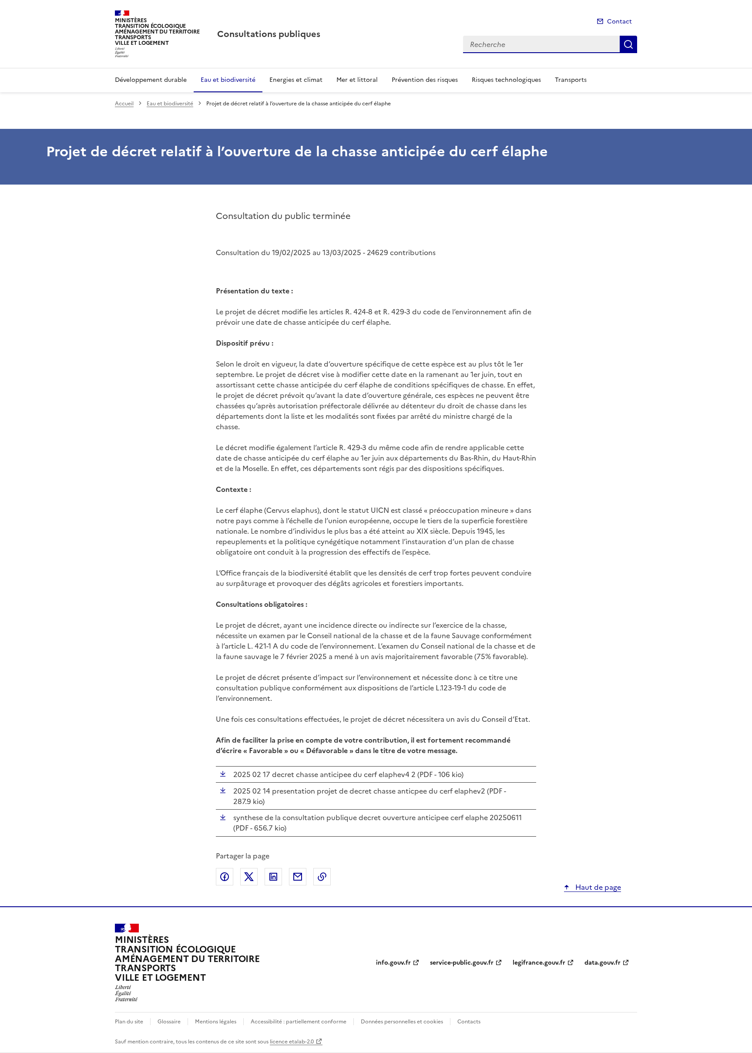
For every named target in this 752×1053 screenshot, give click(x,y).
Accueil (124, 104)
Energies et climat (295, 79)
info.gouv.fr (393, 962)
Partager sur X (249, 876)
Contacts (468, 1022)
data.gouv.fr (602, 962)
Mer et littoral (357, 79)
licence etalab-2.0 (292, 1042)
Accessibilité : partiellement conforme (298, 1022)
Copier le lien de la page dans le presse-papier (322, 876)
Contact (619, 21)
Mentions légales (215, 1022)
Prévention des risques (425, 79)
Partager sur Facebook (224, 876)
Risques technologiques (506, 79)
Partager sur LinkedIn (273, 876)
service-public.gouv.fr (462, 962)
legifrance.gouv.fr (539, 962)
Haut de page (597, 887)
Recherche (628, 44)
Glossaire (169, 1022)
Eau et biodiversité (228, 79)
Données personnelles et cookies (402, 1022)
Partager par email (297, 876)
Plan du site (129, 1022)
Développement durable (151, 79)
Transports (571, 79)
